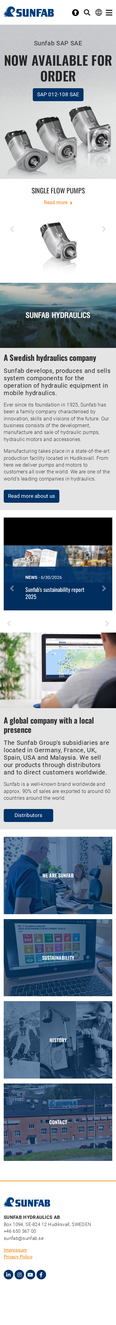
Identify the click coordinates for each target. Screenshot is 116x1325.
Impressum (15, 1250)
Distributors (28, 815)
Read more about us (31, 496)
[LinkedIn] (8, 1274)
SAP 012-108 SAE (58, 94)
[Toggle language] (99, 12)
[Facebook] (41, 1274)
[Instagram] (19, 1274)
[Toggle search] (87, 13)
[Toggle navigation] (109, 13)
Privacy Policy (18, 1257)
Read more (56, 202)
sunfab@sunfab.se (24, 1238)
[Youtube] (30, 1274)
